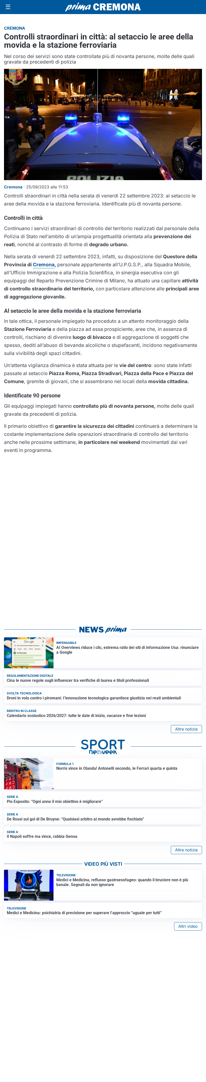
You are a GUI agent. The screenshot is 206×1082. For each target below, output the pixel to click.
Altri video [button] (188, 926)
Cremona (44, 265)
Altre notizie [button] (186, 729)
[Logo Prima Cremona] (103, 7)
